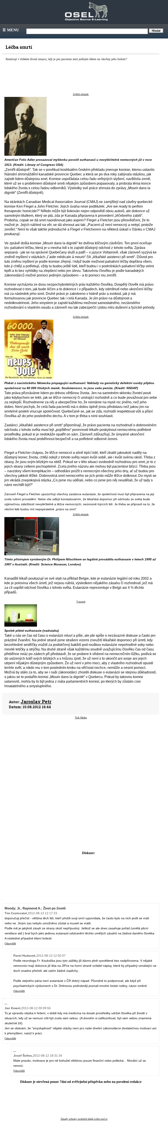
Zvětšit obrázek (81, 94)
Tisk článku (81, 717)
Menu (10, 30)
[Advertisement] (80, 754)
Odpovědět (10, 943)
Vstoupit (80, 601)
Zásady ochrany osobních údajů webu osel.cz (84, 1119)
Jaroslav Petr (36, 701)
